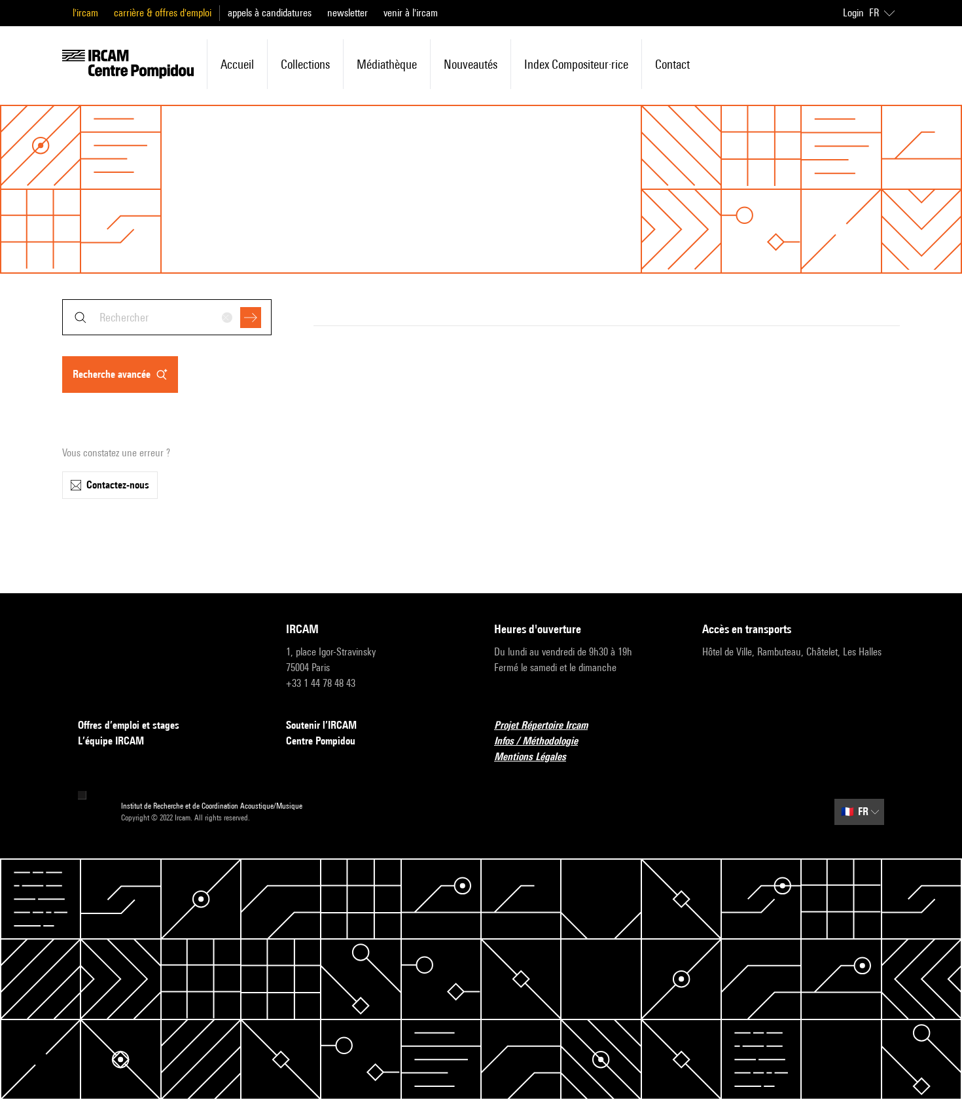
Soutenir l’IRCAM (321, 725)
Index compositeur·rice (576, 64)
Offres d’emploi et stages (128, 725)
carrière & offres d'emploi (162, 13)
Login (853, 13)
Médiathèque (387, 64)
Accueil (237, 64)
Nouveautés (470, 64)
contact (672, 64)
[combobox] (167, 317)
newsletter (347, 13)
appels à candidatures (270, 13)
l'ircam (85, 13)
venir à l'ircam (410, 13)
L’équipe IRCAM (111, 741)
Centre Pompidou (320, 741)
